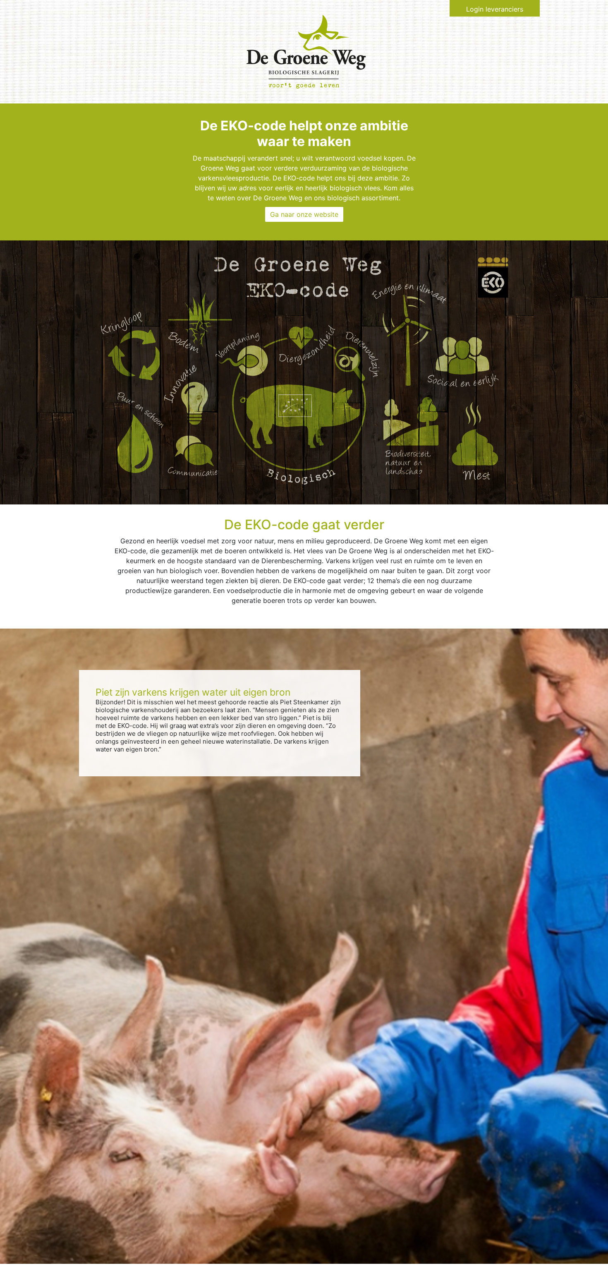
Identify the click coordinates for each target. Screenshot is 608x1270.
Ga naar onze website (304, 214)
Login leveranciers (494, 9)
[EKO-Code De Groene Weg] (306, 51)
